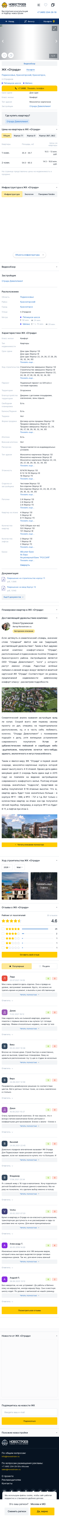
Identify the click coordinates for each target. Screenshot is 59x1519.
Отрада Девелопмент (40, 106)
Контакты (7, 1483)
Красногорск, (39, 75)
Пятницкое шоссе (12, 83)
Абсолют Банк (27, 551)
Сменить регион (17, 1511)
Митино (28, 83)
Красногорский (27, 302)
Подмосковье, (9, 75)
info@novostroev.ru (10, 1456)
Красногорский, (24, 75)
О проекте (7, 1476)
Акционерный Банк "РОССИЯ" (35, 557)
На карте (30, 69)
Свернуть (25, 565)
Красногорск (26, 307)
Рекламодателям (11, 1479)
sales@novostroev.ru (11, 1469)
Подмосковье (27, 297)
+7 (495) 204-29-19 (46, 12)
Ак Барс (24, 554)
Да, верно (42, 1511)
